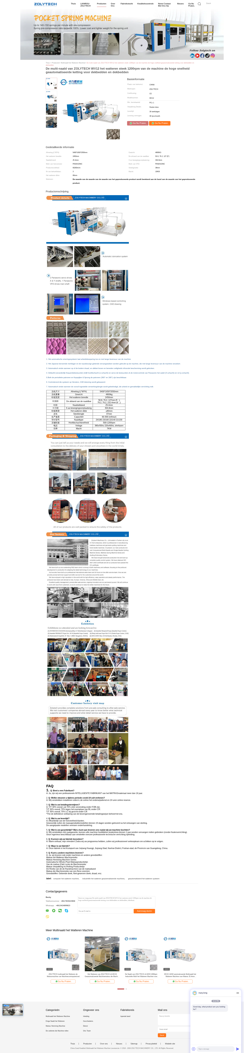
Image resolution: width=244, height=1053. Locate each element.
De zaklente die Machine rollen (57, 1031)
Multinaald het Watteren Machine (58, 1016)
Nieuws (180, 4)
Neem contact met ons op (164, 5)
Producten (101, 4)
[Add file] (193, 1049)
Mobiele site (170, 1044)
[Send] (238, 1049)
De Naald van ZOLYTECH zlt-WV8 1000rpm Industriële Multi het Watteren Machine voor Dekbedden (141, 975)
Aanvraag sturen (144, 911)
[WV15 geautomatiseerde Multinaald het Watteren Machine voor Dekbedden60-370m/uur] (180, 953)
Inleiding (86, 1016)
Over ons (113, 5)
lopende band (125, 1016)
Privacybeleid (151, 1044)
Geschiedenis (88, 1021)
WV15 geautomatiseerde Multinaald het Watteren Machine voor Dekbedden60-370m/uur (180, 975)
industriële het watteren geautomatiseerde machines (103, 879)
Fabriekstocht (127, 4)
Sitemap (134, 1044)
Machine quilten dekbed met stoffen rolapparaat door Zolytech (102, 975)
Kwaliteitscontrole (145, 4)
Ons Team (87, 1031)
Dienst (85, 1026)
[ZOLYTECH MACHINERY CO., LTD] (45, 4)
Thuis (73, 4)
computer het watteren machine (66, 879)
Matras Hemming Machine (55, 1026)
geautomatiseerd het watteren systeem (143, 879)
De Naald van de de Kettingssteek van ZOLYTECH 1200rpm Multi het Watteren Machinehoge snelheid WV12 (63, 975)
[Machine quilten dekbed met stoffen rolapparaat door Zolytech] (102, 953)
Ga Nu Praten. (191, 5)
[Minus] (237, 992)
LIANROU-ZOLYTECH (85, 5)
